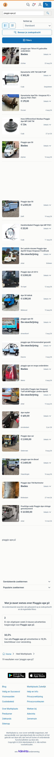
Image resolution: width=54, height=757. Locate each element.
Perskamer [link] (7, 713)
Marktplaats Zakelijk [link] (36, 686)
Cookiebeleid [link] (8, 701)
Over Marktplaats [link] (10, 709)
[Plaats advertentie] (47, 5)
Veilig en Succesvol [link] (11, 691)
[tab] (5, 26)
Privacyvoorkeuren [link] (35, 701)
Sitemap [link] (6, 723)
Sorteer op (27, 21)
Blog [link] (4, 686)
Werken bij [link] (32, 709)
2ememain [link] (32, 718)
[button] (34, 5)
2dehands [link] (6, 718)
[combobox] (23, 13)
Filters (29, 40)
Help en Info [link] (32, 691)
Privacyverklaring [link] (35, 696)
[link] (5, 5)
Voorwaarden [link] (8, 696)
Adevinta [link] (31, 713)
